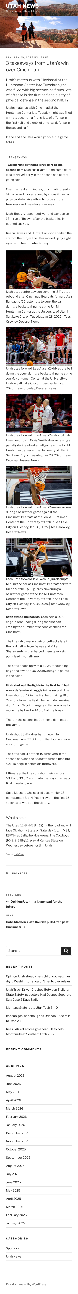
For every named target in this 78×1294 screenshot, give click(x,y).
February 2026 (16, 1117)
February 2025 (16, 1215)
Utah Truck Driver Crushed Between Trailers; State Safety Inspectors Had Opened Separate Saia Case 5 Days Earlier (38, 994)
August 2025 (15, 1166)
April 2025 (13, 1199)
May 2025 (13, 1190)
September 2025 (18, 1157)
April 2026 (13, 1100)
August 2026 (15, 1075)
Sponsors (20, 873)
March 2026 (14, 1108)
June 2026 (13, 1084)
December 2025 (17, 1133)
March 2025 (14, 1207)
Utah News (22, 6)
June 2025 (13, 1182)
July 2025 (13, 1174)
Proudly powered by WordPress (26, 1284)
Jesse (43, 57)
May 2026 (13, 1092)
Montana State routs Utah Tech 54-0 (32, 1007)
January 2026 (15, 1125)
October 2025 (16, 1149)
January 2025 (15, 1223)
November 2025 (17, 1141)
